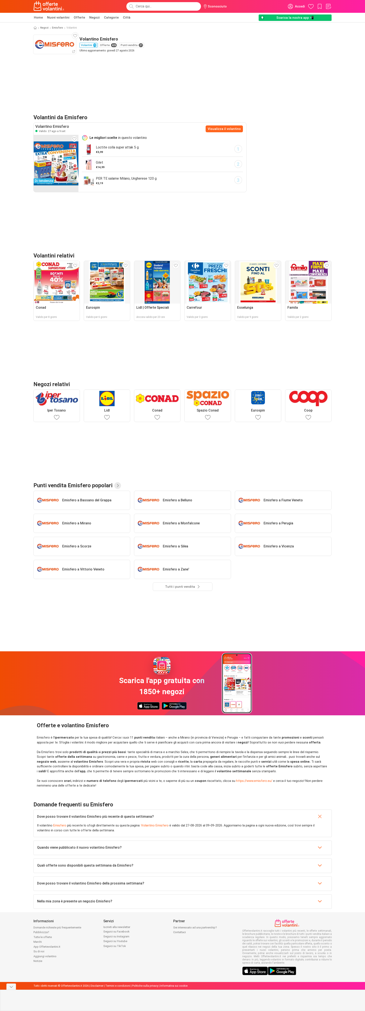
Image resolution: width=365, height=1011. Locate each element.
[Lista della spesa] (328, 6)
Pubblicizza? (41, 932)
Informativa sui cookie (174, 985)
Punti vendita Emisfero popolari (73, 485)
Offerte (79, 17)
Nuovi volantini (58, 17)
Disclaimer (97, 985)
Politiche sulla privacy (145, 985)
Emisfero (57, 27)
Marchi (37, 941)
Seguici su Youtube (115, 941)
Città (126, 17)
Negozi (94, 17)
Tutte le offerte (42, 937)
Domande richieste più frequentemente (57, 927)
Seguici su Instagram (116, 936)
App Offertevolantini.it (46, 946)
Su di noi (38, 951)
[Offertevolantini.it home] (49, 6)
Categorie (111, 17)
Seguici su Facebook (116, 931)
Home (38, 17)
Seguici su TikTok (114, 946)
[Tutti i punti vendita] (117, 485)
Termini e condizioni (117, 985)
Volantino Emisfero (155, 825)
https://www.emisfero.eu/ (254, 781)
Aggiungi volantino (44, 956)
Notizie (37, 961)
